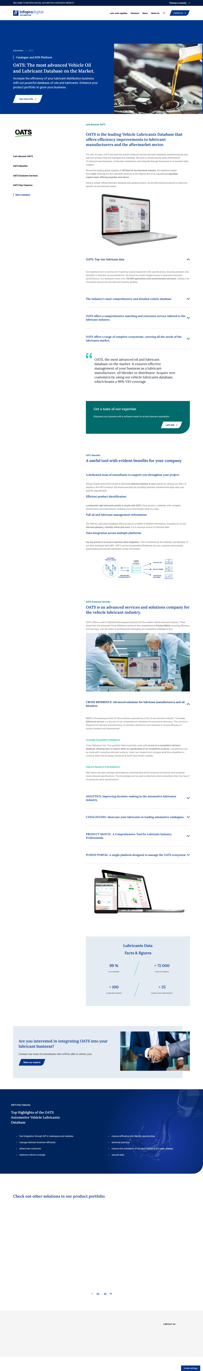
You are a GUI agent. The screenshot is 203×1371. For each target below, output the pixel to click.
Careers (136, 1330)
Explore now (83, 1275)
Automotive (18, 50)
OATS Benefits (20, 165)
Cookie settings (190, 1368)
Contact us (178, 12)
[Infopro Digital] (20, 1350)
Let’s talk (170, 424)
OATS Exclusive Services (25, 175)
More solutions (22, 194)
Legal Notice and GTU (124, 1350)
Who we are (138, 1323)
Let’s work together (118, 13)
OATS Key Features (22, 185)
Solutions (135, 13)
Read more (22, 1275)
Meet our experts (31, 1062)
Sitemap (89, 1350)
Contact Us (112, 1275)
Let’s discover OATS (23, 156)
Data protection (104, 1350)
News (145, 13)
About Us (155, 13)
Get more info (26, 98)
